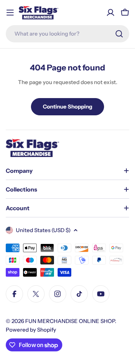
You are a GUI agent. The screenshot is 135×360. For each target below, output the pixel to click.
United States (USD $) (43, 230)
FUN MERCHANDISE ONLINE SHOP (70, 321)
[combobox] (67, 33)
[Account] (110, 12)
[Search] (119, 33)
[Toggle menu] (10, 12)
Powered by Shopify (31, 329)
